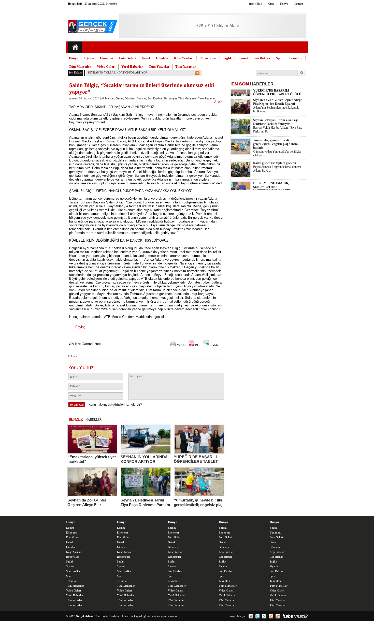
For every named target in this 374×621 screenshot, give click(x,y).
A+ (220, 102)
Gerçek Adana (84, 616)
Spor (279, 58)
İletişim (298, 3)
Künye (284, 3)
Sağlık (227, 58)
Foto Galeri (127, 58)
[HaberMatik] (295, 616)
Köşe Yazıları (184, 58)
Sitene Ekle (255, 3)
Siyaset (243, 58)
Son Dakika (262, 58)
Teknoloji (296, 58)
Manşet (141, 98)
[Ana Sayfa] (75, 47)
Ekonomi (106, 58)
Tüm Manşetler (80, 66)
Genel (146, 58)
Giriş (271, 3)
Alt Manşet (107, 98)
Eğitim (89, 58)
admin (73, 98)
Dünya (73, 58)
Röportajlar (208, 58)
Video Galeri (106, 66)
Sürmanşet (170, 98)
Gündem (162, 58)
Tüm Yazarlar (159, 66)
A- (216, 102)
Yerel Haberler (132, 66)
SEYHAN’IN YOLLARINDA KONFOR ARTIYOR (117, 72)
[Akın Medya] (278, 616)
